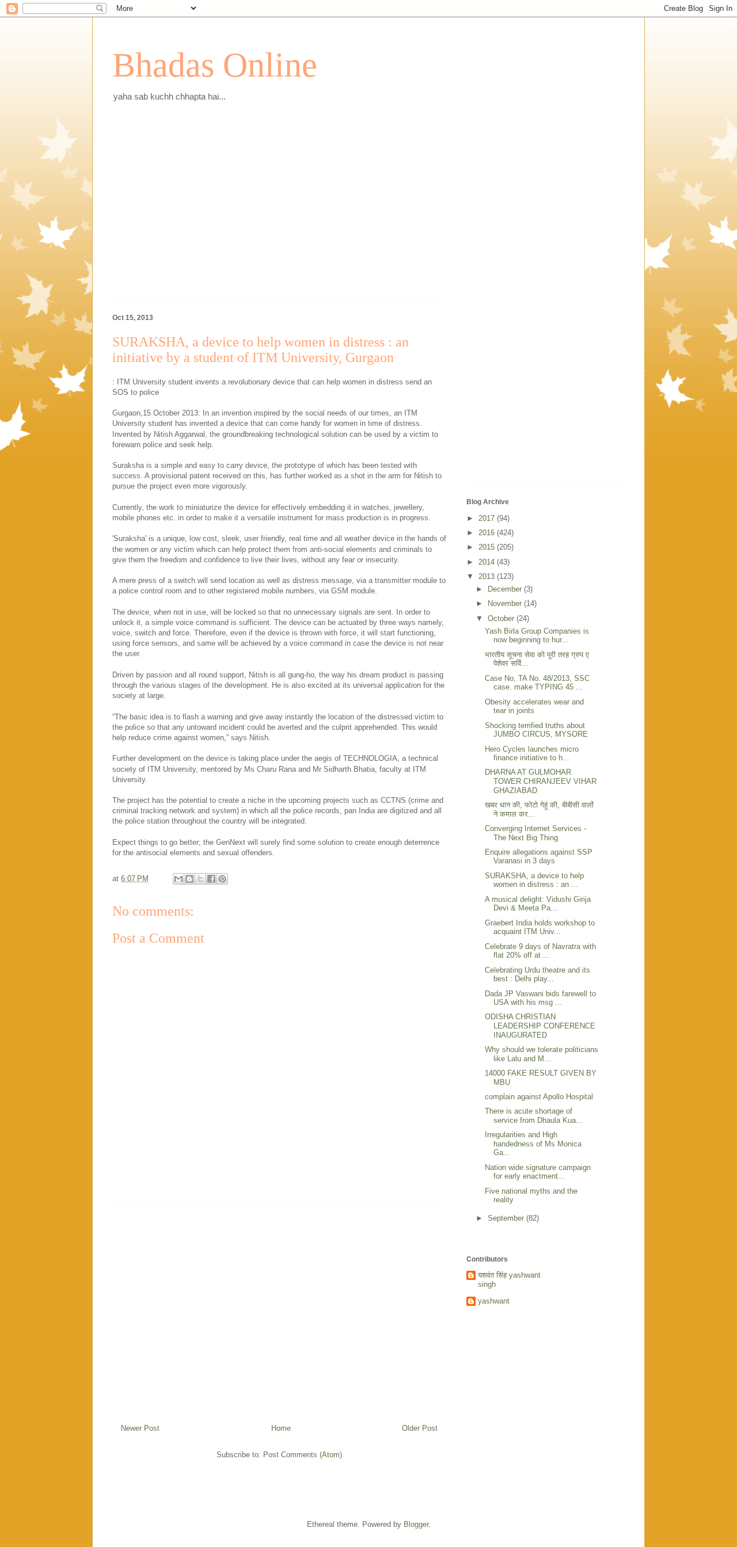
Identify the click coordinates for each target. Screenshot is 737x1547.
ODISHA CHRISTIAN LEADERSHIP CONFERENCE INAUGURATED (540, 1025)
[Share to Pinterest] (222, 879)
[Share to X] (200, 879)
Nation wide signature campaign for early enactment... (538, 1172)
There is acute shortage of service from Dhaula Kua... (534, 1116)
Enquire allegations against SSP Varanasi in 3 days (538, 857)
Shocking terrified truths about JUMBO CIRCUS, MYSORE (536, 730)
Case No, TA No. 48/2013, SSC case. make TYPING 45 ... (537, 683)
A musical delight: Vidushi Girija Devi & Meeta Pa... (538, 904)
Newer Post (140, 1428)
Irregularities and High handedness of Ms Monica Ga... (533, 1143)
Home (281, 1428)
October (502, 618)
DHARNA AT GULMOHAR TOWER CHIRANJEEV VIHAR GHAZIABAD (541, 781)
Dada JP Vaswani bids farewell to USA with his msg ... (540, 998)
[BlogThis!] (189, 879)
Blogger (416, 1524)
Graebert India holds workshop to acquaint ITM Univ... (540, 927)
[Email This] (178, 879)
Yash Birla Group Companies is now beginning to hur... (537, 636)
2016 (487, 532)
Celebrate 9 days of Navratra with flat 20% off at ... (540, 951)
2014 (487, 562)
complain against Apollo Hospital (539, 1096)
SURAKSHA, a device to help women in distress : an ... (534, 880)
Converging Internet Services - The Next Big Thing (535, 833)
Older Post (420, 1428)
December (506, 589)
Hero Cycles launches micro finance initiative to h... (532, 754)
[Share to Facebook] (211, 879)
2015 (487, 547)
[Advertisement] (279, 208)
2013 (487, 576)
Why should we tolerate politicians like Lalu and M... (541, 1054)
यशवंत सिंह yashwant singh (509, 1280)
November (506, 603)
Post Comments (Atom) (302, 1454)
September (507, 1218)
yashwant (494, 1301)
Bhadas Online (214, 65)
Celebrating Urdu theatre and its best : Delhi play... (537, 975)
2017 (487, 518)
